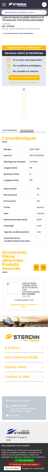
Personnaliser (12, 468)
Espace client (15, 367)
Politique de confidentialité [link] (33, 468)
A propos (12, 347)
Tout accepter (25, 460)
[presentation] (36, 267)
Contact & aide (17, 376)
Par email (14, 415)
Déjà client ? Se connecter (24, 82)
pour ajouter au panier (24, 305)
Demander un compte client (24, 77)
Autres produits (27, 130)
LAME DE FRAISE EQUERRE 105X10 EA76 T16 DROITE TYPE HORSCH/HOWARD (31, 287)
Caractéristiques (9, 130)
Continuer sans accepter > (25, 464)
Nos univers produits (21, 357)
